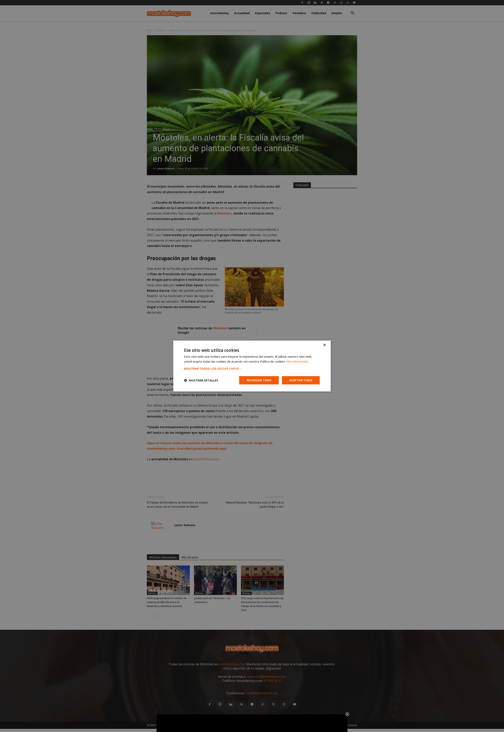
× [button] (324, 345)
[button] (252, 368)
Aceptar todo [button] (300, 380)
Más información (297, 361)
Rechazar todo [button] (259, 380)
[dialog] (252, 366)
